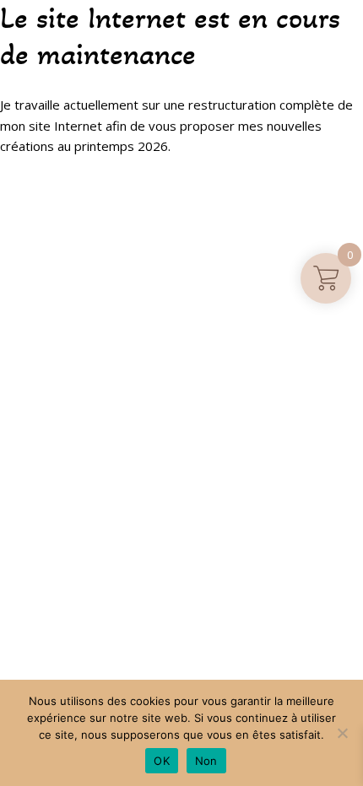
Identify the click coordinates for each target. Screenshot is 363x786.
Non (206, 760)
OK (162, 760)
